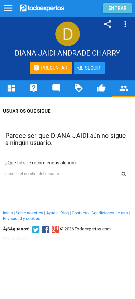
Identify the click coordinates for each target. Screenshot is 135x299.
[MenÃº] (8, 8)
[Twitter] (34, 229)
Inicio (8, 213)
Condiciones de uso (109, 213)
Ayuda (52, 213)
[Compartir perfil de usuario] (108, 24)
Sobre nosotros (29, 213)
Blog (65, 213)
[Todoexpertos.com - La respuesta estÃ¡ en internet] (42, 7)
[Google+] (54, 229)
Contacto (80, 213)
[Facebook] (44, 229)
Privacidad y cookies (21, 218)
